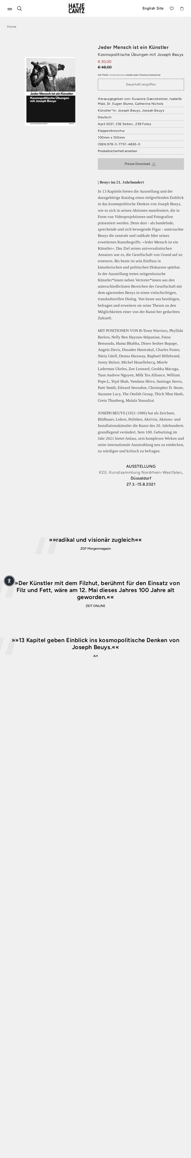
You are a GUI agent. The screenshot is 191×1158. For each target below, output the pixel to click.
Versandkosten (117, 74)
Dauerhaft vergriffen (141, 84)
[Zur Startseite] (82, 8)
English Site (153, 8)
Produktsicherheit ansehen (117, 151)
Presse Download (137, 164)
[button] (9, 580)
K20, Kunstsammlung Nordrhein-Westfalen (140, 472)
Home (11, 27)
